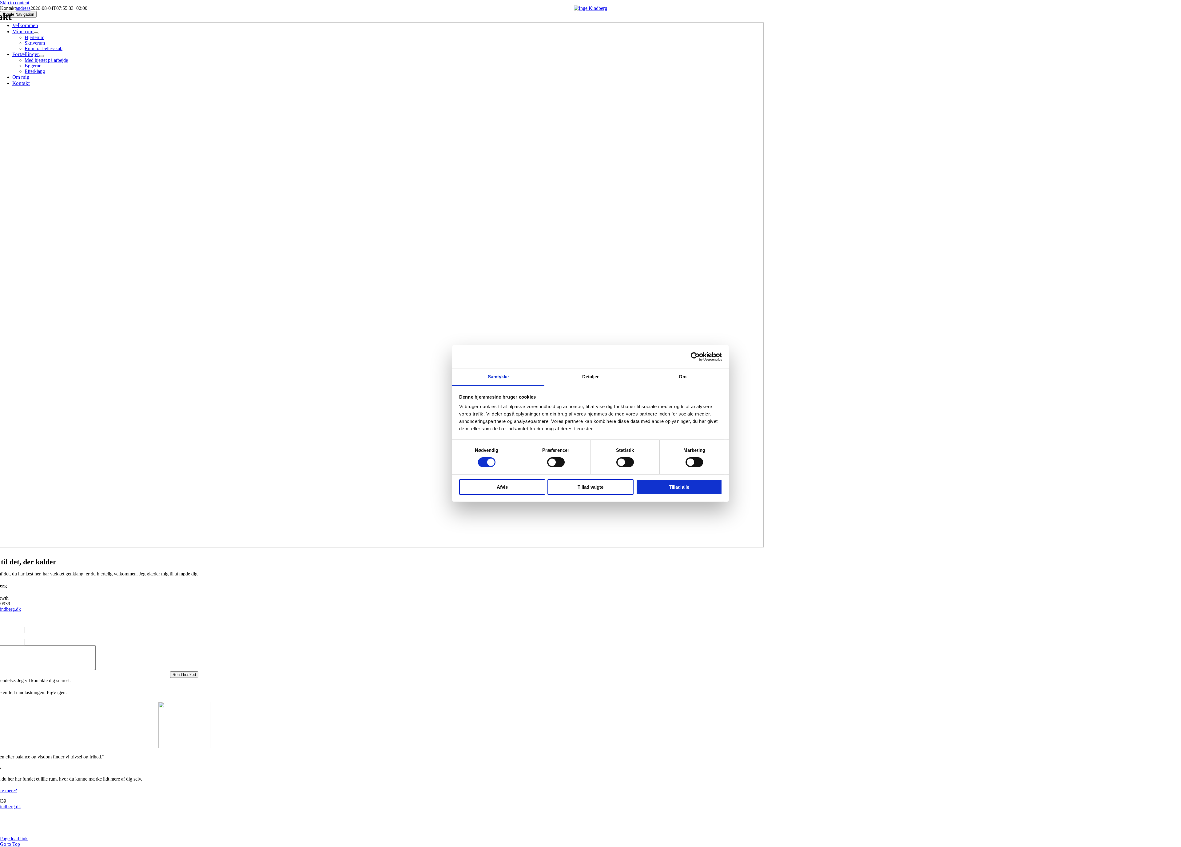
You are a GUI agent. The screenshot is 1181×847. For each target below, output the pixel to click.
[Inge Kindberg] (590, 8)
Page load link (14, 838)
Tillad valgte (590, 487)
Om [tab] (682, 376)
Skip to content (14, 2)
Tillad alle (679, 487)
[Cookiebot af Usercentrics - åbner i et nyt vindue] (695, 356)
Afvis (502, 487)
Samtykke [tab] (498, 376)
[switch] (556, 462)
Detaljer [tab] (590, 376)
